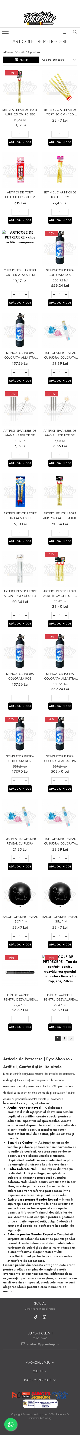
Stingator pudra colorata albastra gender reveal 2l (20, 355)
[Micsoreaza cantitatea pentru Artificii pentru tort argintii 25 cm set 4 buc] (14, 615)
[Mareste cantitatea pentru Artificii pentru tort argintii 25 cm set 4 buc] (26, 615)
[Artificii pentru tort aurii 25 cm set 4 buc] (60, 491)
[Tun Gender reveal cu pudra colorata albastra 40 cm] (60, 817)
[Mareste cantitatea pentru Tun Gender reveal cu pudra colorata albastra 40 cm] (66, 858)
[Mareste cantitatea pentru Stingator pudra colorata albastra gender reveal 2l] (26, 372)
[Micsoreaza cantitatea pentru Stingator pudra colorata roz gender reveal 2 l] (14, 698)
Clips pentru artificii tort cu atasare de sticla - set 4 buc (20, 272)
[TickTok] (35, 1317)
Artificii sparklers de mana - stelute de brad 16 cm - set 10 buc (60, 433)
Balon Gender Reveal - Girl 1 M (59, 919)
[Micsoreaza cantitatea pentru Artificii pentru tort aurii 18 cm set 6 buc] (53, 615)
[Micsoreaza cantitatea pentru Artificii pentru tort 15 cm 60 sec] (14, 533)
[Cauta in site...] (75, 32)
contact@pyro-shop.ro (42, 1344)
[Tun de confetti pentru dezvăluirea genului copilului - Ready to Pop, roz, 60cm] (60, 972)
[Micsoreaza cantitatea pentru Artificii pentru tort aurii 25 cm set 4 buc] (53, 533)
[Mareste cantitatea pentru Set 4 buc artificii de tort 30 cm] (66, 212)
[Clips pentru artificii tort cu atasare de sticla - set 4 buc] (20, 248)
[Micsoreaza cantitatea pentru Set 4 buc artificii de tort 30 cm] (53, 212)
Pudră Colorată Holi (21, 1169)
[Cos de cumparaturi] (64, 32)
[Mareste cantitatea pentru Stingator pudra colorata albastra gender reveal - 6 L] (66, 698)
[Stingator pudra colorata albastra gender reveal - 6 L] (60, 651)
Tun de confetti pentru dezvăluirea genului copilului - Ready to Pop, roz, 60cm (60, 997)
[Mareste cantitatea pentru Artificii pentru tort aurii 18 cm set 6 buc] (66, 615)
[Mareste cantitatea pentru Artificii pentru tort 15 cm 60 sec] (26, 533)
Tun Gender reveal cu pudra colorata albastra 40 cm (60, 841)
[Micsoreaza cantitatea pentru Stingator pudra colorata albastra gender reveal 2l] (14, 372)
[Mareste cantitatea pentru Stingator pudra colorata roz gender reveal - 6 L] (66, 294)
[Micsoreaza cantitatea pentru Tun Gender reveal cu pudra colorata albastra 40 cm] (53, 858)
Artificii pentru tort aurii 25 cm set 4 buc (60, 515)
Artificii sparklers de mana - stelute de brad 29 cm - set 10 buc (19, 433)
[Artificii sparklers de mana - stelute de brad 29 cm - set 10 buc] (20, 408)
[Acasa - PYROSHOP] (40, 17)
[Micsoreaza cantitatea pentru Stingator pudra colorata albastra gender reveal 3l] (53, 780)
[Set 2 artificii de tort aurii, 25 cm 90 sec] (20, 87)
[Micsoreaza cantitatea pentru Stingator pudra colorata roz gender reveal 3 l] (14, 780)
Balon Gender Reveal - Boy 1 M (20, 919)
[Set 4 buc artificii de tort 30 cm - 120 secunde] (60, 87)
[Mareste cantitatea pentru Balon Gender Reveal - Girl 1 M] (66, 936)
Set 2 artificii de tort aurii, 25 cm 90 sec (20, 112)
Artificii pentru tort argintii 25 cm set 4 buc (20, 593)
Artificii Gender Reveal (24, 1108)
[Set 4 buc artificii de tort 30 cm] (60, 170)
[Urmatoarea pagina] (71, 1038)
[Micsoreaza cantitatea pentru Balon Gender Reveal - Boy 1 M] (14, 936)
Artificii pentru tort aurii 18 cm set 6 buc (60, 593)
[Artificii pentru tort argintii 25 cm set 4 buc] (20, 569)
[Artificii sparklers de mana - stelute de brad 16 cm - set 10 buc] (60, 408)
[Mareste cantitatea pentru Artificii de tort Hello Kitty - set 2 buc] (26, 212)
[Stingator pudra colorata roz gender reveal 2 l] (20, 651)
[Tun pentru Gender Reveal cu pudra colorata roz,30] (20, 817)
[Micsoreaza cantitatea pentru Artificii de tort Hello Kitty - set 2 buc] (14, 212)
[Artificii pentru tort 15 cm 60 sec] (20, 491)
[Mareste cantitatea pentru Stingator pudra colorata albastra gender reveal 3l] (66, 780)
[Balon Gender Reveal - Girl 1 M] (60, 894)
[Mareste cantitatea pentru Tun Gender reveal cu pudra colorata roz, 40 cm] (66, 372)
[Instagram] (44, 1317)
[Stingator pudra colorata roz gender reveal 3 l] (20, 734)
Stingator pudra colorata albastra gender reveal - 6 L (60, 676)
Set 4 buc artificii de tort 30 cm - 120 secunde (60, 112)
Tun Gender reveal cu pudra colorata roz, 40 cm (60, 355)
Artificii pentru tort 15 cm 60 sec (20, 515)
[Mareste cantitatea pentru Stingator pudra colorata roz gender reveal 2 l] (26, 698)
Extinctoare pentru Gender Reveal (32, 1199)
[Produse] (6, 33)
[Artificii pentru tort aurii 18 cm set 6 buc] (60, 569)
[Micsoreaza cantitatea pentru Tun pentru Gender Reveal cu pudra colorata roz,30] (14, 858)
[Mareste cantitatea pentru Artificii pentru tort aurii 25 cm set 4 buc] (66, 533)
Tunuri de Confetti (20, 1142)
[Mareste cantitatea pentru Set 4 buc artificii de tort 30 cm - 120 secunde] (66, 134)
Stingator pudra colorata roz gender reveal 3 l (20, 758)
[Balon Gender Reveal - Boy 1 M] (20, 894)
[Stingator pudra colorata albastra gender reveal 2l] (20, 330)
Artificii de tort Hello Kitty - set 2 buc (20, 194)
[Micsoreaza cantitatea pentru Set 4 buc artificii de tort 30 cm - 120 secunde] (53, 134)
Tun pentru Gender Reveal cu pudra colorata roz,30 (20, 841)
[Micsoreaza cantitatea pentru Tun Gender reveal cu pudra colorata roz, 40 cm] (53, 372)
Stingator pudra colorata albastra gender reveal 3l (60, 758)
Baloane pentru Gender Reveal (30, 1234)
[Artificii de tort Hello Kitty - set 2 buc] (20, 170)
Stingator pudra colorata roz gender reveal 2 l (20, 676)
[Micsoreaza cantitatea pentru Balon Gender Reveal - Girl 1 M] (53, 936)
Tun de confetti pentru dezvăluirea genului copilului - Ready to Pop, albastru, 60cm (20, 997)
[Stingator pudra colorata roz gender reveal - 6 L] (60, 248)
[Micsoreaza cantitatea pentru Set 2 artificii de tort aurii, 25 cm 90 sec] (14, 134)
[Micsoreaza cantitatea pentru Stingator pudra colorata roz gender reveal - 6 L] (53, 294)
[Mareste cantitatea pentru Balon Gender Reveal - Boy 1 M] (26, 936)
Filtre (23, 60)
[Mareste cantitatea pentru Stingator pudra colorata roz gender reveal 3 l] (26, 780)
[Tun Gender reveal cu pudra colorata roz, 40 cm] (60, 330)
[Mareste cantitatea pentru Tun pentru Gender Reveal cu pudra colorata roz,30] (26, 858)
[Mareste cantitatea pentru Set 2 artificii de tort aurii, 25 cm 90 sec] (26, 134)
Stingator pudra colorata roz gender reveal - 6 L (60, 272)
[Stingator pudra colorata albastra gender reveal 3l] (60, 734)
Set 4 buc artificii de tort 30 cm (60, 194)
